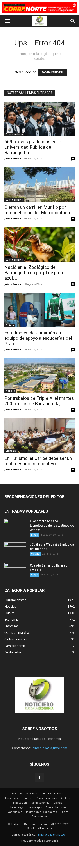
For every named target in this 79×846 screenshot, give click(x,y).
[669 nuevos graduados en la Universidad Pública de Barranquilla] (39, 119)
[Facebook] (39, 777)
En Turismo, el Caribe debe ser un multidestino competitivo (38, 461)
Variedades (15, 812)
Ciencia (58, 803)
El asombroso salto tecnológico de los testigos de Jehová (52, 525)
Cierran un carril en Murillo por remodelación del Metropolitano (37, 210)
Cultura (10, 325)
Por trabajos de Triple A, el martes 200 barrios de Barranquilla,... (39, 401)
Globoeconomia (47, 798)
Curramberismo (14, 134)
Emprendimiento (53, 793)
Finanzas (27, 798)
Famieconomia (40, 803)
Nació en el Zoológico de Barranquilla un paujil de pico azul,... (33, 273)
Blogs (34, 534)
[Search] (73, 21)
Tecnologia (17, 807)
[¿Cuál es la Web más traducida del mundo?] (15, 550)
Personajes (35, 807)
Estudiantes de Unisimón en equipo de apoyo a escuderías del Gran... (38, 338)
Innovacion (20, 803)
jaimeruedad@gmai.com (52, 834)
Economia (11, 450)
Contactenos (39, 816)
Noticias (10, 390)
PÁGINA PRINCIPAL (53, 72)
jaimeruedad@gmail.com (49, 748)
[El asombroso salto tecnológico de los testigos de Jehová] (15, 526)
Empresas (11, 798)
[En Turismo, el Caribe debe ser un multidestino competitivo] (39, 435)
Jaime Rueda (12, 158)
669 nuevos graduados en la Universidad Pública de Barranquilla (32, 147)
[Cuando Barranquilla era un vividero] (15, 571)
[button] (7, 21)
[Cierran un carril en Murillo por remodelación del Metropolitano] (39, 184)
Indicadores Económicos (41, 812)
